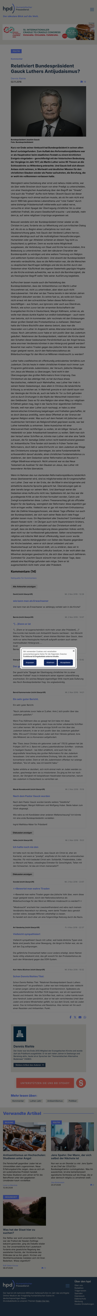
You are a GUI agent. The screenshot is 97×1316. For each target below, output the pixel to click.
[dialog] (48, 658)
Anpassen (30, 662)
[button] (92, 11)
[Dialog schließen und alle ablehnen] (74, 650)
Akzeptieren (65, 662)
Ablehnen (50, 662)
